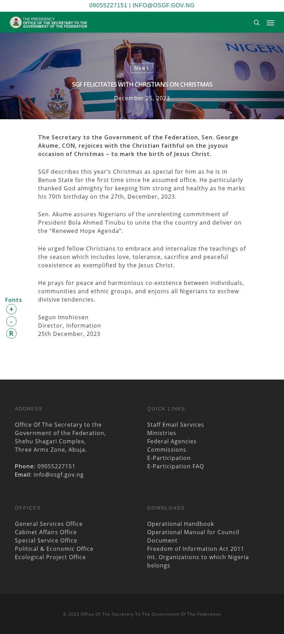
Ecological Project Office (50, 557)
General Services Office (49, 524)
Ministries (161, 433)
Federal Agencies (172, 441)
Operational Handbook (180, 524)
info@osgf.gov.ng (164, 5)
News (141, 68)
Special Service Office (46, 540)
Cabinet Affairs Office (46, 532)
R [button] (11, 333)
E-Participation (169, 458)
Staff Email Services (175, 424)
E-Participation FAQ (175, 466)
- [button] (11, 321)
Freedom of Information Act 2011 (195, 549)
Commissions (166, 449)
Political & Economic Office (54, 549)
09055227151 (108, 5)
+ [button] (11, 309)
